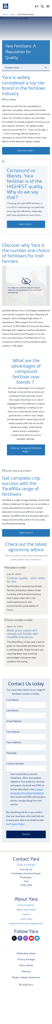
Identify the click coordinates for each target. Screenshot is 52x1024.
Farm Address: (14, 742)
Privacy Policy (17, 824)
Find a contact (26, 865)
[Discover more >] (26, 148)
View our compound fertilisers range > (26, 450)
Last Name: (13, 711)
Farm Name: (13, 732)
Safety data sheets (26, 953)
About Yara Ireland (26, 910)
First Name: (13, 700)
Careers (26, 914)
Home (5, 14)
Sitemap (26, 971)
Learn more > (26, 224)
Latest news (26, 919)
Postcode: (12, 753)
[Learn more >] (26, 530)
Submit (26, 834)
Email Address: (14, 721)
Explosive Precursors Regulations (26, 924)
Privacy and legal (26, 959)
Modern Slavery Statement (26, 977)
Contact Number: (15, 764)
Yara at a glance (26, 905)
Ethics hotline (26, 965)
